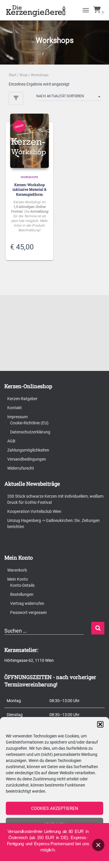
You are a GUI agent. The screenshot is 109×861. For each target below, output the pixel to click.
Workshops (29, 177)
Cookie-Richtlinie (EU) (29, 423)
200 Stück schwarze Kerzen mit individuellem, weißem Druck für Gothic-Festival (55, 499)
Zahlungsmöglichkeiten (28, 450)
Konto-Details (22, 585)
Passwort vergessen (28, 612)
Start (12, 75)
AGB (11, 441)
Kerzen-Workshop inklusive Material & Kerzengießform (29, 189)
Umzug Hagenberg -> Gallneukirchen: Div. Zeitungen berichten (53, 523)
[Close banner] (98, 845)
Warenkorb (17, 570)
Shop (23, 75)
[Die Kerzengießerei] (38, 10)
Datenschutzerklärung (30, 432)
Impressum (17, 416)
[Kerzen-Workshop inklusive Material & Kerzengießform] (29, 141)
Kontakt (14, 407)
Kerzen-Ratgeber (22, 398)
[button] (100, 724)
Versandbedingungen (26, 459)
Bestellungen (21, 594)
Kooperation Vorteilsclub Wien (34, 511)
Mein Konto (17, 579)
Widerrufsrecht (20, 468)
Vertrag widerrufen (27, 603)
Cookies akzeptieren (54, 808)
